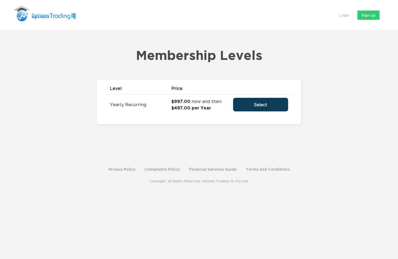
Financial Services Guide (213, 169)
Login (344, 15)
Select (260, 104)
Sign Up (368, 15)
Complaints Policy (162, 169)
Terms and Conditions (268, 169)
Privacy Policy (122, 169)
